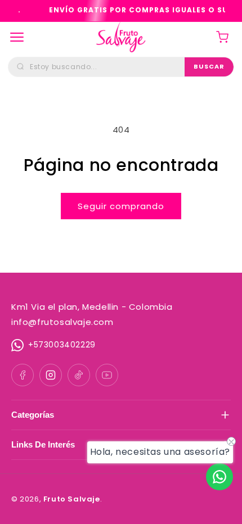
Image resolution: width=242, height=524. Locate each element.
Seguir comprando (121, 206)
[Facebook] (22, 375)
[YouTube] (107, 375)
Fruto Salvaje (71, 499)
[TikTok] (79, 375)
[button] (222, 37)
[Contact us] (219, 476)
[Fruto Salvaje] (120, 37)
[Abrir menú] (17, 37)
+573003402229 (62, 344)
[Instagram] (50, 375)
